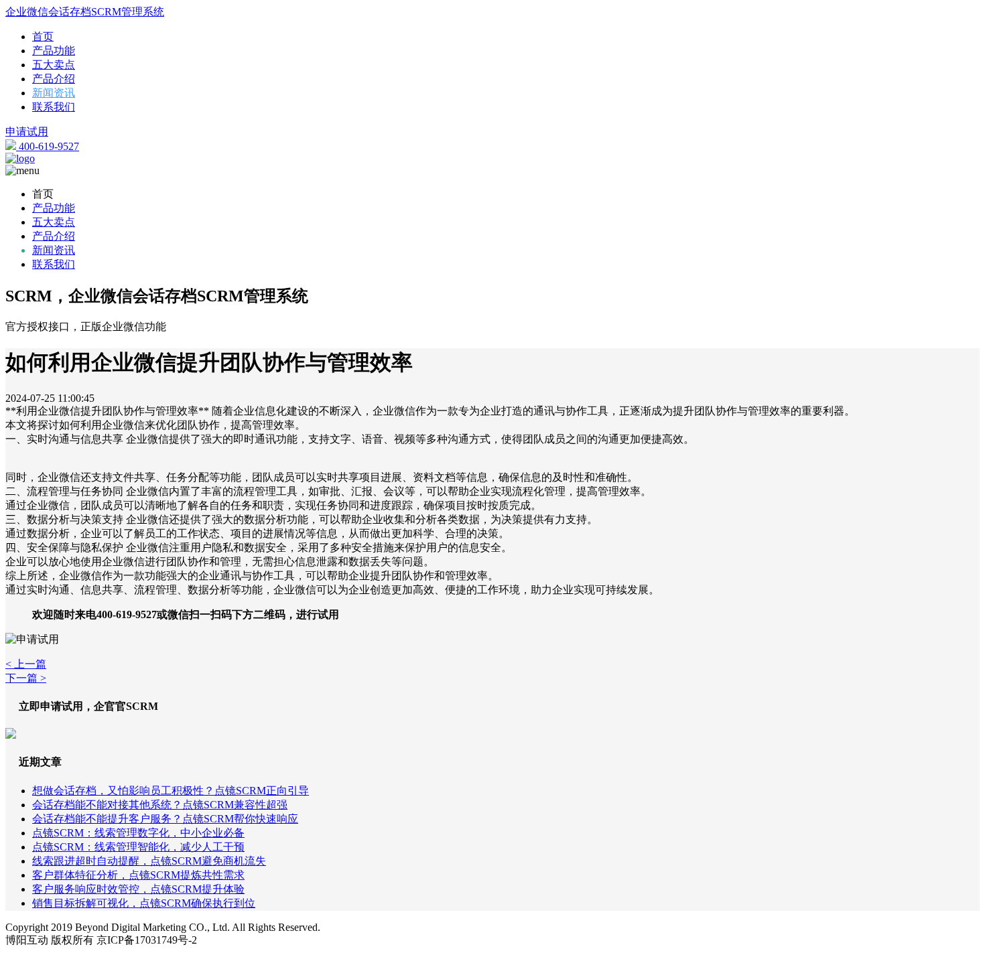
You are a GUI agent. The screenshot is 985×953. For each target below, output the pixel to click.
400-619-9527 (47, 146)
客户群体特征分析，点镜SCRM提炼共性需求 (138, 875)
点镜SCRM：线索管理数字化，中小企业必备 (138, 832)
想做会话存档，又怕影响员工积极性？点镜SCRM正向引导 (170, 790)
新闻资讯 (53, 92)
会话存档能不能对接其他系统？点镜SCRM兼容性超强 (159, 804)
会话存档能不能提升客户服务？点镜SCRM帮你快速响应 (165, 818)
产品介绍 (53, 78)
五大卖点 (53, 64)
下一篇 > (25, 678)
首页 (43, 36)
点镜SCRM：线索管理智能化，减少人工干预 (138, 847)
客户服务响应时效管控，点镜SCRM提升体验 (138, 889)
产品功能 (53, 50)
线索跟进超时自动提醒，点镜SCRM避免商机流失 (149, 861)
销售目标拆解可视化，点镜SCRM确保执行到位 (143, 903)
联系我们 (53, 107)
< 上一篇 (25, 664)
